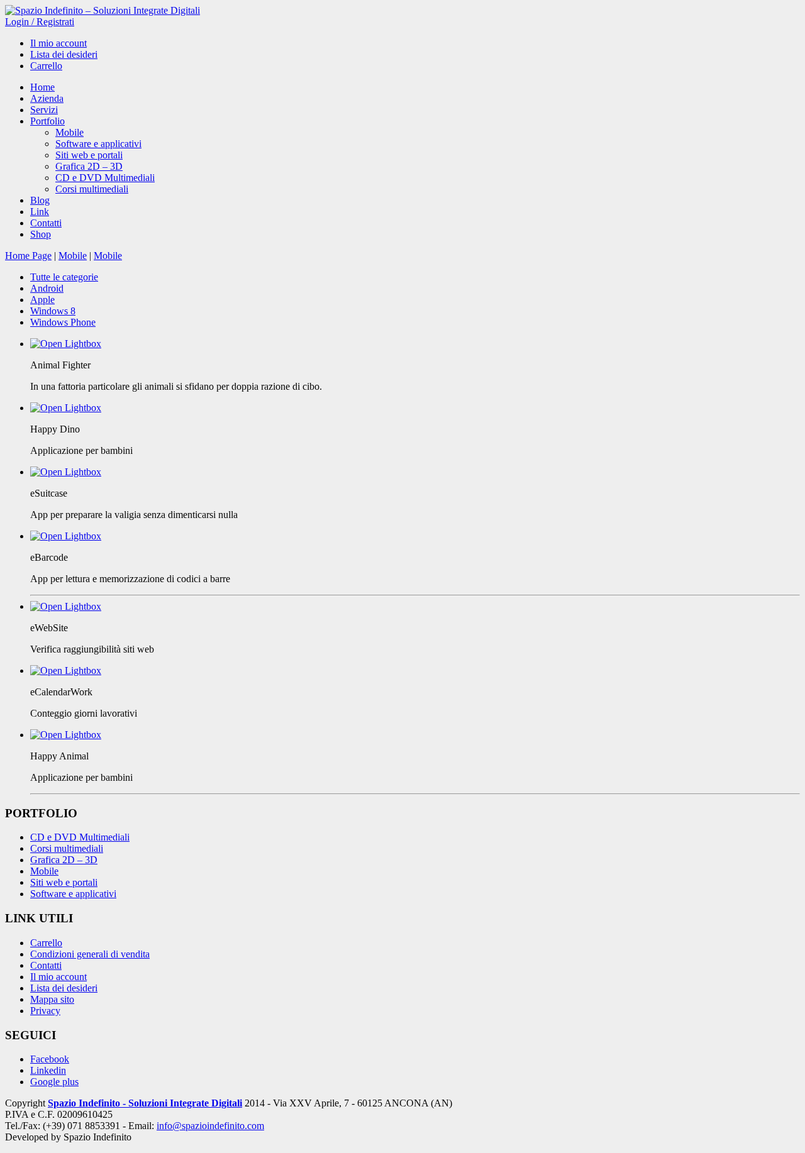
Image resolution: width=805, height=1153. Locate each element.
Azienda (47, 98)
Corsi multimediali (91, 189)
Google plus (54, 1081)
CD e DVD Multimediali (105, 177)
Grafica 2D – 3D (89, 166)
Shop (40, 234)
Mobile (69, 132)
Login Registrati (39, 21)
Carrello (46, 65)
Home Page (28, 255)
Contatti (46, 223)
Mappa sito (52, 999)
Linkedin (48, 1070)
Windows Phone (63, 322)
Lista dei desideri (63, 54)
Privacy (45, 1010)
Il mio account (58, 43)
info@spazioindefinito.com (210, 1125)
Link (39, 211)
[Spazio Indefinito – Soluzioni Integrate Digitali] (102, 10)
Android (47, 288)
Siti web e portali (89, 155)
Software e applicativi (98, 143)
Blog (40, 200)
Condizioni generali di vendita (90, 954)
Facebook (49, 1059)
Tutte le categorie (64, 277)
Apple (42, 299)
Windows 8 (52, 311)
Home (42, 87)
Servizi (44, 109)
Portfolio (47, 121)
